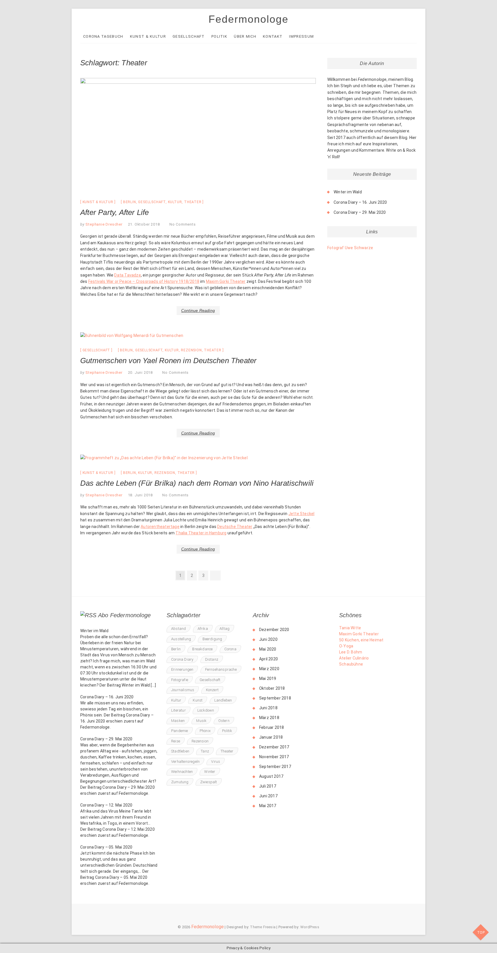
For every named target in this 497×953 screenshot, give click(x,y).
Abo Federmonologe (124, 615)
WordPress (309, 927)
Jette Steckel (301, 513)
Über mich (245, 36)
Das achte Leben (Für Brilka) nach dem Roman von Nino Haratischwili (197, 483)
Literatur (178, 710)
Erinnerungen (182, 669)
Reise (175, 741)
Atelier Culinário (354, 658)
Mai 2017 (267, 805)
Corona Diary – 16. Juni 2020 (360, 202)
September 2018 (275, 698)
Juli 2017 (267, 786)
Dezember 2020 (274, 629)
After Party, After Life (114, 212)
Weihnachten (182, 771)
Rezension (191, 350)
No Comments (182, 224)
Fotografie (179, 680)
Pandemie (179, 731)
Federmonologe (248, 19)
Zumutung (180, 782)
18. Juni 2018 (140, 495)
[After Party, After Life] (198, 134)
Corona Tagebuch (103, 36)
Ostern (224, 720)
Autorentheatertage (160, 526)
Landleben (223, 700)
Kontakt (272, 36)
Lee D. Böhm (350, 652)
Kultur (175, 202)
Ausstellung (181, 639)
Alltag (224, 628)
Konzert (212, 690)
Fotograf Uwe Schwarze (350, 247)
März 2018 (269, 717)
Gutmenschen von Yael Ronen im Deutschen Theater (168, 360)
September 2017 (275, 766)
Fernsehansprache (221, 669)
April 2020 (268, 659)
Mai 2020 (267, 649)
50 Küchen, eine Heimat (361, 640)
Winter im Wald (348, 192)
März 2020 (269, 668)
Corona (230, 649)
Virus (215, 761)
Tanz (205, 751)
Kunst (197, 700)
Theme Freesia (263, 927)
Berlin (129, 202)
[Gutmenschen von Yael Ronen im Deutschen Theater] (198, 335)
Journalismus (182, 690)
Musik (201, 720)
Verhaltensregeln (185, 761)
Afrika (203, 628)
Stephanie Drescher (104, 224)
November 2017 (274, 756)
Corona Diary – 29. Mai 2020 (360, 212)
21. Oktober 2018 (144, 224)
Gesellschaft (189, 36)
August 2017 (271, 776)
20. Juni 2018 (140, 372)
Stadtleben (180, 751)
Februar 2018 (271, 727)
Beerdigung (212, 639)
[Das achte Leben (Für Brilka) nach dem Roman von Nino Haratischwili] (198, 458)
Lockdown (205, 710)
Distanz (211, 659)
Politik (219, 36)
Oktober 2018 (272, 688)
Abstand (178, 628)
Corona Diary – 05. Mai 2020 (106, 847)
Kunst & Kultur (148, 36)
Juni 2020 (268, 639)
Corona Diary (182, 659)
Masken (178, 720)
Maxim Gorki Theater (226, 281)
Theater (193, 202)
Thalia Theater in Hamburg (200, 533)
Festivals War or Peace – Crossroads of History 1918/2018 (143, 281)
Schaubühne (351, 664)
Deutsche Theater (234, 526)
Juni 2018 (268, 708)
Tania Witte (350, 628)
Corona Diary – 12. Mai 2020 (106, 805)
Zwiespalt (208, 782)
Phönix (205, 731)
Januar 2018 (271, 737)
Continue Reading (198, 310)
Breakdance (202, 649)
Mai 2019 (267, 678)
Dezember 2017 (274, 747)
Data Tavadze (127, 275)
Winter (209, 771)
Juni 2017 (268, 796)
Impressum (301, 36)
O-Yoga (346, 646)
